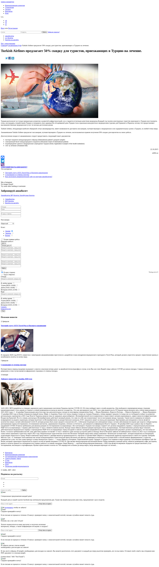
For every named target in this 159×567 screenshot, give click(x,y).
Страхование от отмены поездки (17, 175)
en (6, 23)
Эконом (8, 233)
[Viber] (79, 164)
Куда (2, 292)
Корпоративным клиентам (15, 5)
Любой (7, 231)
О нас (7, 460)
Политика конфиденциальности (17, 466)
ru (6, 24)
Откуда (3, 276)
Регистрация (13, 28)
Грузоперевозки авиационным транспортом (21, 456)
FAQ (7, 464)
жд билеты (9, 38)
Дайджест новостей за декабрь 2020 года (16, 379)
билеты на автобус (12, 40)
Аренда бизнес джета (13, 458)
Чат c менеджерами (8, 43)
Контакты (8, 11)
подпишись (9, 507)
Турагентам (9, 7)
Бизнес (7, 235)
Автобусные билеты (27, 195)
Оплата (8, 9)
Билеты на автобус (12, 203)
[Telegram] (79, 161)
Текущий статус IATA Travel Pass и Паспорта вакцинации (26, 173)
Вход (3, 28)
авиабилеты (9, 36)
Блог (7, 13)
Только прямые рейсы (11, 239)
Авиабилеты (6, 195)
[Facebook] (79, 157)
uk (6, 21)
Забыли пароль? (54, 32)
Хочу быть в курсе (45, 504)
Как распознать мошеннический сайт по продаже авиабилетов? (28, 177)
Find (3, 311)
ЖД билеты (15, 195)
